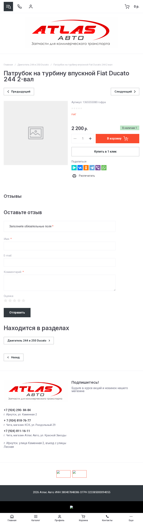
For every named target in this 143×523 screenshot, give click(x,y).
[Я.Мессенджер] (74, 167)
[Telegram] (92, 167)
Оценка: (9, 296)
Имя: (8, 239)
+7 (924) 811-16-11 (17, 431)
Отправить (17, 312)
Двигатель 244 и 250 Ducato (33, 64)
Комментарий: (14, 272)
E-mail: (8, 255)
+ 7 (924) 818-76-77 (17, 420)
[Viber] (98, 167)
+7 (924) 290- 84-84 (17, 410)
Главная (8, 64)
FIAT (74, 114)
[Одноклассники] (86, 167)
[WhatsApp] (104, 167)
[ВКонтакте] (80, 167)
